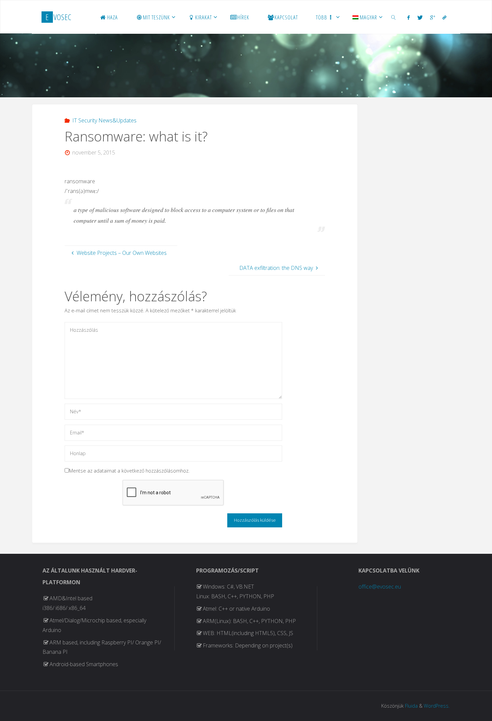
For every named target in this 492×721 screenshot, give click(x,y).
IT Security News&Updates (104, 120)
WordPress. (436, 706)
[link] (393, 17)
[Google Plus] (432, 17)
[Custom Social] (444, 17)
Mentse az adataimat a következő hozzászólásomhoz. (129, 471)
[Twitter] (420, 17)
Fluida (411, 706)
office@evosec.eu (379, 586)
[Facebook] (408, 17)
